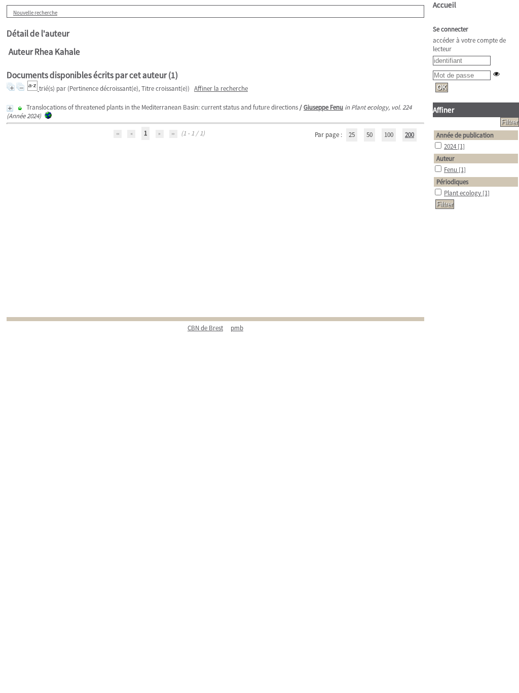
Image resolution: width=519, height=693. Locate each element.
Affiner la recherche (221, 88)
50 (369, 134)
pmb (237, 328)
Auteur (445, 158)
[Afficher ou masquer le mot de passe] (496, 74)
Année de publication (465, 135)
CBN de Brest (205, 328)
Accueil (444, 5)
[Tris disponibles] (33, 88)
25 (352, 134)
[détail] (10, 108)
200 (409, 134)
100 (388, 134)
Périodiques (452, 182)
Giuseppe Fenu (323, 107)
